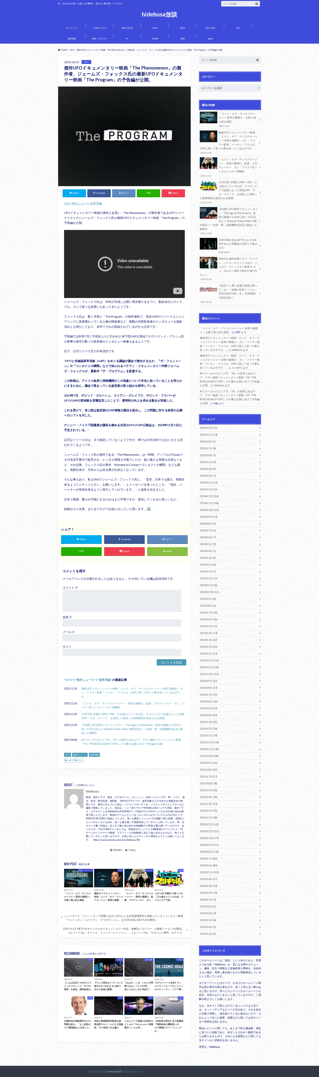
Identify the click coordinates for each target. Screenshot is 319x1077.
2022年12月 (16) (209, 660)
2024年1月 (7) (208, 571)
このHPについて (99, 28)
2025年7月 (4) (208, 448)
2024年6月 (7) (208, 537)
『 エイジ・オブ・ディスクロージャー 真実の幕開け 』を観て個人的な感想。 (237, 119)
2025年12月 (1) (208, 427)
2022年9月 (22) (208, 681)
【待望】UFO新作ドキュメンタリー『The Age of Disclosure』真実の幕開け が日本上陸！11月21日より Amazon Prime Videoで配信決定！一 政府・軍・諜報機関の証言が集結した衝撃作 (132, 728)
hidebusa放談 (159, 14)
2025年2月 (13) (208, 482)
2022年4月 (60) (208, 715)
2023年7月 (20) (208, 612)
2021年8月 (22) (208, 769)
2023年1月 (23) (208, 653)
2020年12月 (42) (209, 824)
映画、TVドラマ (99, 38)
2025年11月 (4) (208, 434)
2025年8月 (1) (208, 441)
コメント (70, 587)
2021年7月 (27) (208, 776)
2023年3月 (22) (208, 639)
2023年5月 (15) (208, 626)
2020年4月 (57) (208, 879)
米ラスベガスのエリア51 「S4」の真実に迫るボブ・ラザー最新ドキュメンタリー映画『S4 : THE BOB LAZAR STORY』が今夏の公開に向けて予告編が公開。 (131, 741)
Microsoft (210, 28)
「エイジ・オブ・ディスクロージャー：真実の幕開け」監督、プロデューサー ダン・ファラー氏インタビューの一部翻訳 (133, 705)
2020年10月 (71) (209, 838)
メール (69, 632)
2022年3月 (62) (208, 722)
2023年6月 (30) (208, 619)
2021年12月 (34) (209, 742)
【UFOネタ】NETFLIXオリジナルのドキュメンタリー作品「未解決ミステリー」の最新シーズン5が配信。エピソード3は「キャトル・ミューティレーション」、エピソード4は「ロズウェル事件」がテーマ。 (123, 930)
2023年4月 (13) (208, 633)
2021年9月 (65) (208, 762)
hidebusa (92, 791)
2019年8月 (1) (208, 906)
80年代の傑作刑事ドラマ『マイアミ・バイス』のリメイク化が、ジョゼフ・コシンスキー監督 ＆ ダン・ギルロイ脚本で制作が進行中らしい (229, 268)
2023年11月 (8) (208, 585)
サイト (67, 646)
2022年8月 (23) (208, 687)
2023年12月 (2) (208, 578)
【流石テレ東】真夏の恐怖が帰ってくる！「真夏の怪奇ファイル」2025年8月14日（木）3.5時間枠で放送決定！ (228, 293)
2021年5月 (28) (208, 790)
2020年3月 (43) (208, 886)
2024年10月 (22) (209, 510)
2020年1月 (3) (208, 899)
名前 (67, 617)
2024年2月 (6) (208, 564)
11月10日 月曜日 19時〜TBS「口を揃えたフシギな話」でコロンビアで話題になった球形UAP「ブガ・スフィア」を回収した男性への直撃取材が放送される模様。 (132, 716)
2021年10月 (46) (209, 756)
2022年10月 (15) (209, 674)
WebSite (117, 850)
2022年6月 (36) (208, 701)
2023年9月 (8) (208, 598)
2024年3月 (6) (208, 557)
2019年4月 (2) (208, 927)
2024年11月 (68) (209, 503)
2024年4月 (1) (208, 551)
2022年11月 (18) (209, 667)
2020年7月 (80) (208, 858)
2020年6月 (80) (208, 865)
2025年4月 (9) (208, 468)
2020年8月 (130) (209, 851)
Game (155, 28)
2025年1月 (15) (208, 489)
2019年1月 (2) (208, 933)
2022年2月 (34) (208, 728)
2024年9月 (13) (208, 516)
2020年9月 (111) (209, 844)
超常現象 (72, 38)
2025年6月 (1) (208, 455)
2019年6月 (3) (208, 913)
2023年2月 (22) (208, 646)
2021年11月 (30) (209, 749)
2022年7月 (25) (208, 694)
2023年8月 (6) (208, 605)
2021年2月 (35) (208, 810)
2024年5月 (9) (208, 544)
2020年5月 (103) (209, 872)
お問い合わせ (127, 28)
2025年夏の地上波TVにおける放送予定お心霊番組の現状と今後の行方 (238, 245)
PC (127, 38)
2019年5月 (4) (208, 920)
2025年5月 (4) (208, 462)
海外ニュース (80, 203)
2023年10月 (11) (209, 592)
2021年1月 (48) (208, 817)
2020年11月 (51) (209, 831)
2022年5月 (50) (208, 708)
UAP (69, 760)
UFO (238, 28)
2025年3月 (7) (208, 475)
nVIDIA (155, 38)
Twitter (132, 850)
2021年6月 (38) (208, 783)
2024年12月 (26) (209, 496)
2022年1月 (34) (208, 735)
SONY (182, 28)
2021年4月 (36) (208, 797)
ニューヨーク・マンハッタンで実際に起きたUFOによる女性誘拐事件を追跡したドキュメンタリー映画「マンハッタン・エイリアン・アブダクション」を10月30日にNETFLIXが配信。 (123, 918)
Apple (210, 38)
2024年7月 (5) (208, 530)
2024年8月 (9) (208, 523)
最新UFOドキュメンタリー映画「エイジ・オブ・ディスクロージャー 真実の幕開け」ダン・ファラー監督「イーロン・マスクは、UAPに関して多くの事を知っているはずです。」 (132, 692)
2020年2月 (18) (208, 892)
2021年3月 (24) (208, 803)
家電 (183, 38)
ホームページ (72, 28)
